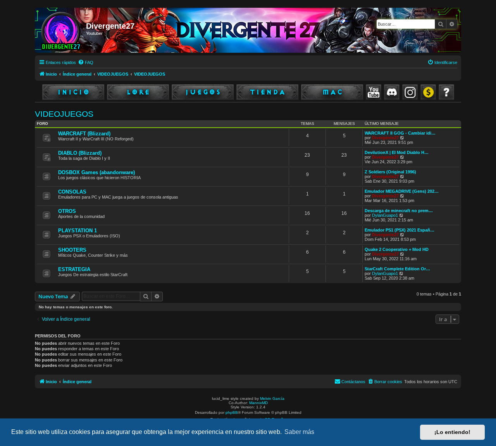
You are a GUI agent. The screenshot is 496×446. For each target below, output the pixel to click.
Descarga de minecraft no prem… (399, 210)
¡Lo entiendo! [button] (452, 432)
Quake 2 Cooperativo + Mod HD (397, 249)
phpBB (232, 412)
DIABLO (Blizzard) (80, 153)
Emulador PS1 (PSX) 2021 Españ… (399, 230)
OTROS (67, 211)
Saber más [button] (299, 432)
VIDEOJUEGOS (64, 113)
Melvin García (272, 398)
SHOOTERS (72, 250)
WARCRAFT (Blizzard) (84, 134)
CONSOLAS (72, 192)
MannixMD (258, 403)
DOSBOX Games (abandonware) (96, 172)
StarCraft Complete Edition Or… (397, 268)
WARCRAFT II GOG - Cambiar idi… (400, 133)
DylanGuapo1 (385, 215)
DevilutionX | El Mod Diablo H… (397, 152)
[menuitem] (85, 62)
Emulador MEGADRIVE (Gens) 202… (402, 191)
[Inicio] (61, 30)
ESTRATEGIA (74, 269)
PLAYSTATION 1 (77, 230)
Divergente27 (385, 137)
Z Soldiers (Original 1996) (390, 171)
